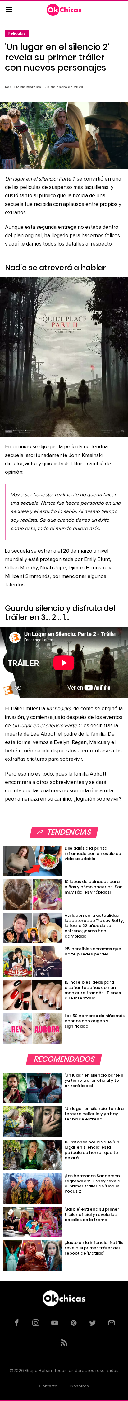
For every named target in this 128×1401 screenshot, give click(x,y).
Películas (16, 33)
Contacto (48, 1386)
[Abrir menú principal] (8, 9)
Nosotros (79, 1386)
